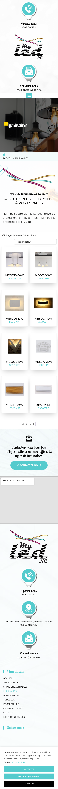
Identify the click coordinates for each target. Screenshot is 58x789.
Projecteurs (11, 704)
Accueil (7, 158)
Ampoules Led (11, 682)
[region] (29, 768)
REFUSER (29, 784)
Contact (8, 712)
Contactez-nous (29, 86)
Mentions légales (14, 717)
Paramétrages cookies (29, 776)
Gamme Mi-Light (12, 708)
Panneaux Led (11, 695)
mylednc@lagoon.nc (29, 89)
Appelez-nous (29, 23)
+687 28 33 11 (29, 27)
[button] (29, 95)
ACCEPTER (29, 769)
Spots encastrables (15, 687)
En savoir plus (18, 762)
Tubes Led (9, 699)
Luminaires (10, 691)
